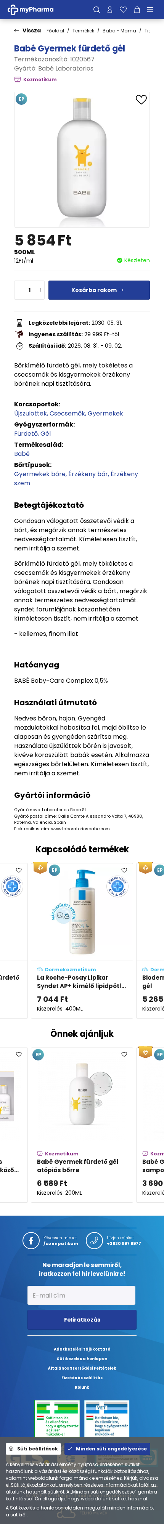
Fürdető (26, 433)
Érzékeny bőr (88, 474)
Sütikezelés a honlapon (37, 1508)
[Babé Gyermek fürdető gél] (82, 160)
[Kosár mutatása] (137, 9)
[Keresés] (97, 9)
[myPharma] (36, 9)
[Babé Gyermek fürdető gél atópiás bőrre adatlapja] (82, 1125)
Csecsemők (67, 413)
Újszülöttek (30, 413)
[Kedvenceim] (123, 9)
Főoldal (55, 30)
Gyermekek (105, 413)
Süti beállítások (37, 1448)
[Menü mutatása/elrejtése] (153, 9)
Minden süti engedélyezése (111, 1448)
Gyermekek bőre (40, 474)
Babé (22, 453)
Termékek (83, 30)
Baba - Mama (119, 30)
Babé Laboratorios (65, 68)
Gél (45, 433)
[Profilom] (110, 9)
